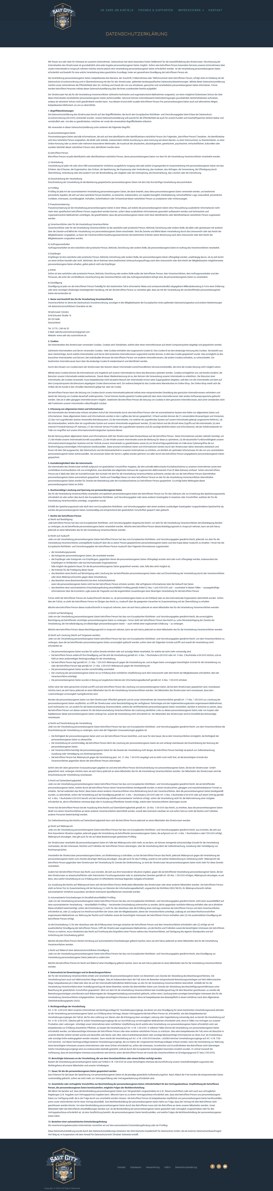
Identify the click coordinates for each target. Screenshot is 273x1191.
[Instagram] (219, 1166)
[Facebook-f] (212, 1166)
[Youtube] (225, 1166)
